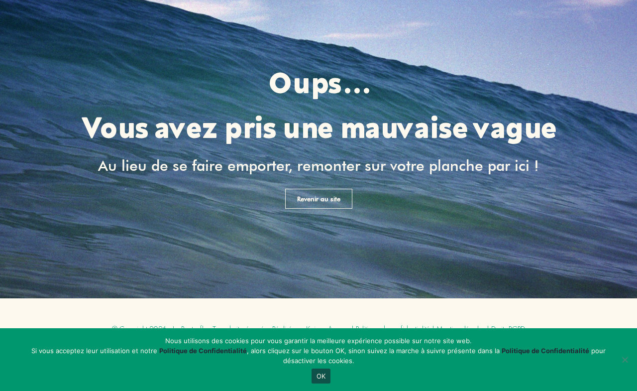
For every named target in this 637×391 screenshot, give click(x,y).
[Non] (625, 360)
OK (321, 376)
